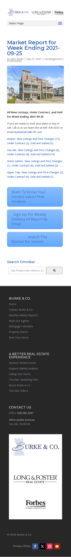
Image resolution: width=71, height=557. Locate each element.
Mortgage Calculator (21, 326)
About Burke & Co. (20, 385)
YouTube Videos (18, 390)
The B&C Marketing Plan (23, 379)
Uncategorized (53, 59)
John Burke (17, 59)
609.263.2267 (25, 413)
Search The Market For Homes (34, 239)
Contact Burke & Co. (21, 309)
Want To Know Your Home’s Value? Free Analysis (29, 197)
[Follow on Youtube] (57, 546)
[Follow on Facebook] (35, 546)
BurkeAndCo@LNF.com (28, 132)
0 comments (14, 61)
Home (12, 304)
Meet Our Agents (19, 321)
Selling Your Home (20, 374)
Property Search (18, 332)
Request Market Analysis (23, 368)
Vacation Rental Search (22, 363)
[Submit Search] (54, 270)
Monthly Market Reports (23, 315)
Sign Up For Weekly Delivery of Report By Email (30, 219)
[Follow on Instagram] (50, 546)
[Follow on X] (42, 546)
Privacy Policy (22, 546)
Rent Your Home (19, 337)
